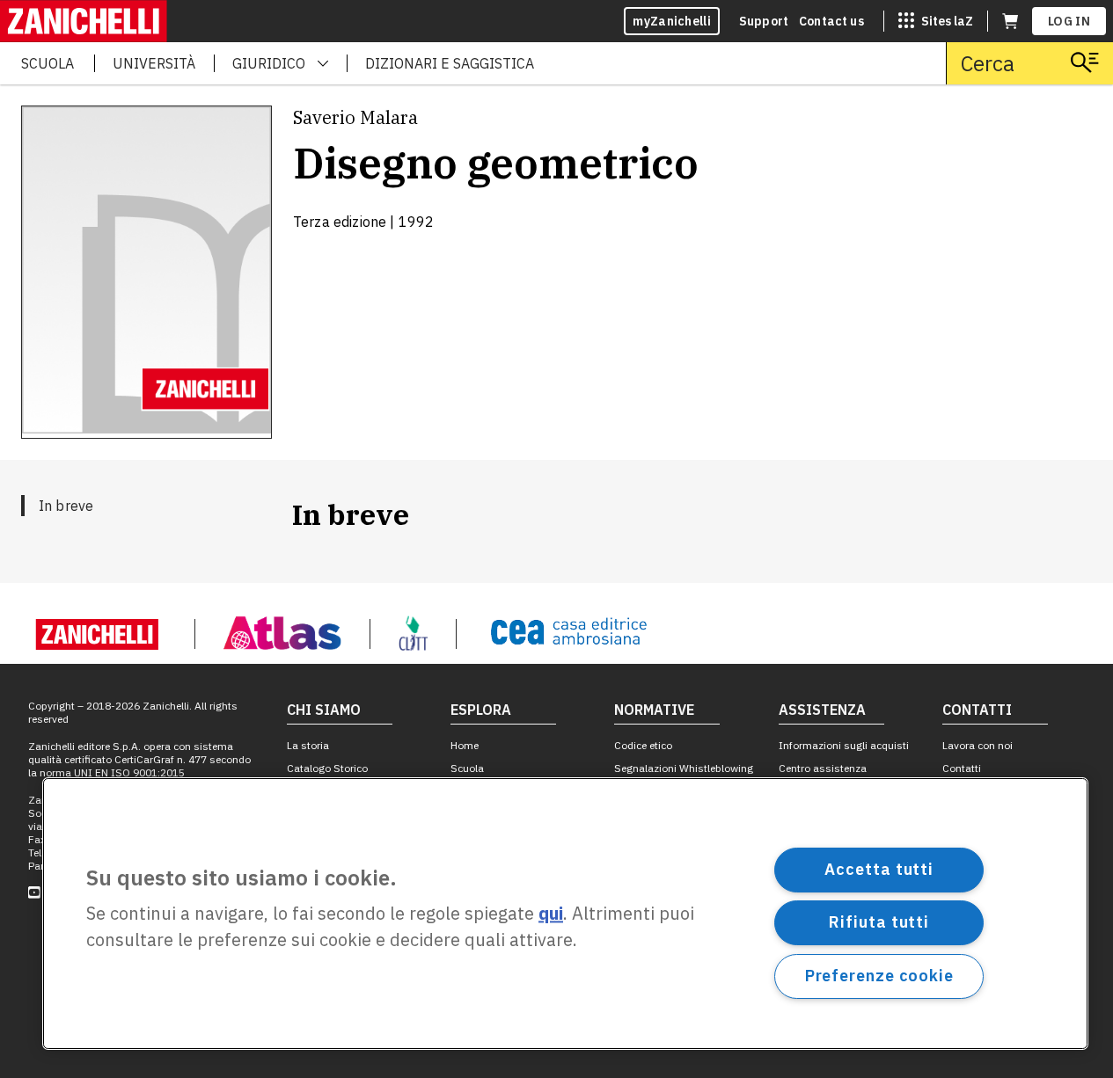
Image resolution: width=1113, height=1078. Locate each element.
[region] (565, 913)
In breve (66, 505)
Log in (1069, 21)
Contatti (961, 768)
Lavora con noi (977, 745)
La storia (308, 745)
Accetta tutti (879, 869)
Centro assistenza (823, 768)
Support (763, 21)
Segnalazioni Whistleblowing (683, 768)
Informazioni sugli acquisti (844, 745)
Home (464, 745)
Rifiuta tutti (879, 922)
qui (550, 914)
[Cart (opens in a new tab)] (1010, 21)
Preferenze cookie (879, 975)
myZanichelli (672, 21)
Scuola (467, 768)
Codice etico (643, 745)
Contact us (831, 21)
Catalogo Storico (327, 768)
